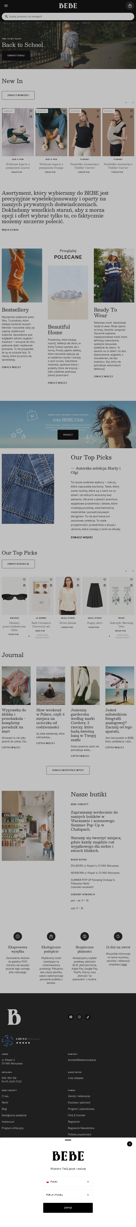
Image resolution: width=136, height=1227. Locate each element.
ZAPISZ (68, 1207)
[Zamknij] (129, 1144)
